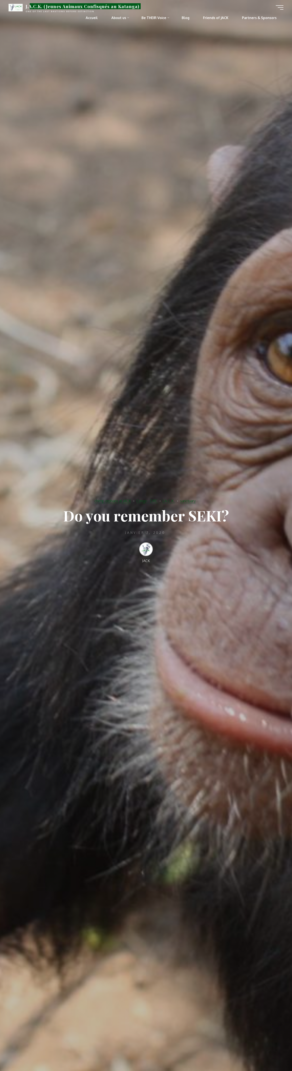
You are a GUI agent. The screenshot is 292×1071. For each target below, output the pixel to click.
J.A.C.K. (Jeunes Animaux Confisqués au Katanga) (82, 6)
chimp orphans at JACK (112, 500)
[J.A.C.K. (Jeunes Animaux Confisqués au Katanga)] (16, 7)
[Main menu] (279, 7)
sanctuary (188, 500)
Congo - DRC (147, 500)
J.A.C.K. (169, 500)
